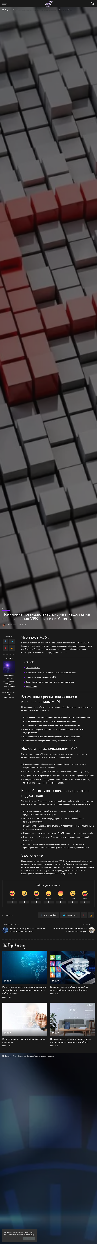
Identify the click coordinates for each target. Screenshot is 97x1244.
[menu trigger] (5, 3)
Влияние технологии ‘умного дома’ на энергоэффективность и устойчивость (69, 989)
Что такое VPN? (33, 667)
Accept (29, 1239)
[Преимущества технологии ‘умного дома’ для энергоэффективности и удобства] (72, 1019)
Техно (6, 609)
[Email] (12, 648)
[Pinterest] (5, 648)
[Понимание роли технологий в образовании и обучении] (24, 1019)
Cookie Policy (29, 1234)
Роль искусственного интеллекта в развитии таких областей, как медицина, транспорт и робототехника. (24, 990)
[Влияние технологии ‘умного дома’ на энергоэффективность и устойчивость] (72, 967)
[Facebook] (5, 641)
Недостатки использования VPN (41, 677)
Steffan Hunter (11, 625)
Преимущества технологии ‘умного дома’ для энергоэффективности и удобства (70, 1041)
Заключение (31, 686)
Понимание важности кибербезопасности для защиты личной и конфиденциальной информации (8, 686)
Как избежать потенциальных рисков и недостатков (50, 682)
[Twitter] (12, 641)
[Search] (92, 3)
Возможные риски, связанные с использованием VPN (51, 672)
